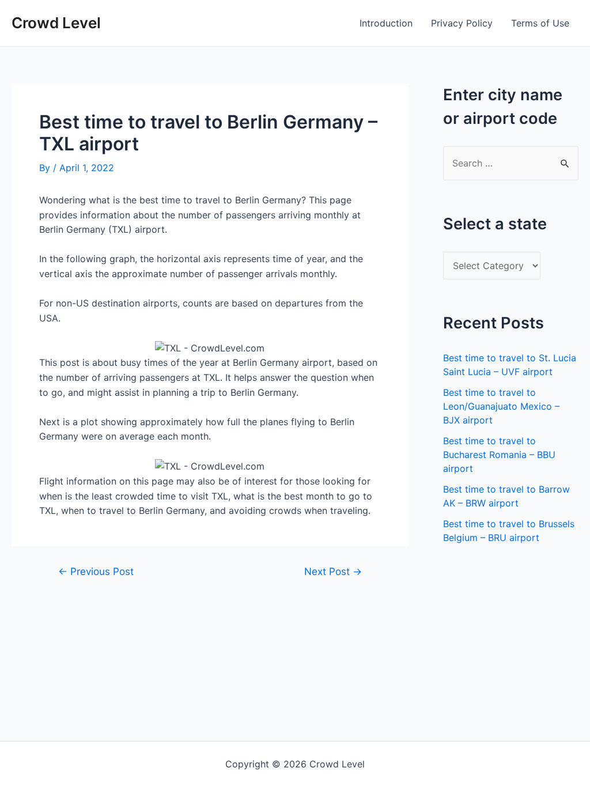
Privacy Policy (462, 23)
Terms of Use (540, 23)
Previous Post (96, 571)
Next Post (333, 571)
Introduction (386, 23)
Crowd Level (56, 23)
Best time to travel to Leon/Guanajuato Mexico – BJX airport (501, 406)
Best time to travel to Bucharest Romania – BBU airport (499, 454)
